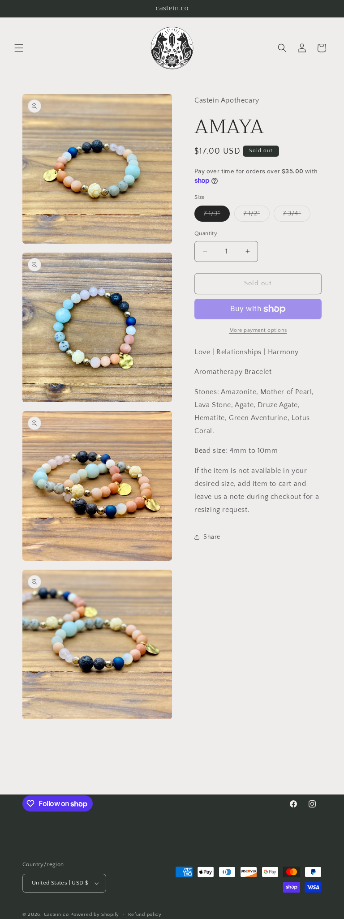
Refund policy (145, 914)
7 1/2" (257, 216)
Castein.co (56, 914)
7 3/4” (296, 216)
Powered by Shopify (94, 914)
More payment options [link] (258, 330)
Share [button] (211, 537)
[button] (19, 48)
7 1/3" (217, 216)
